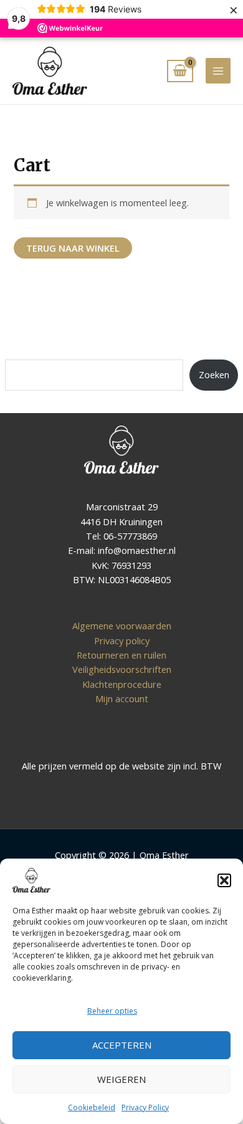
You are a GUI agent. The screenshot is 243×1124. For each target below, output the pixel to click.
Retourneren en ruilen (121, 655)
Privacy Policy (145, 1107)
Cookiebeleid (91, 1107)
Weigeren (121, 1079)
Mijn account (121, 698)
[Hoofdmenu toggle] (218, 70)
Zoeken (214, 374)
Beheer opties (112, 1011)
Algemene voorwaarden (121, 625)
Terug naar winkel (73, 248)
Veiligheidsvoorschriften (121, 669)
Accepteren (121, 1045)
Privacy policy (122, 640)
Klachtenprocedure (121, 684)
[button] (224, 880)
